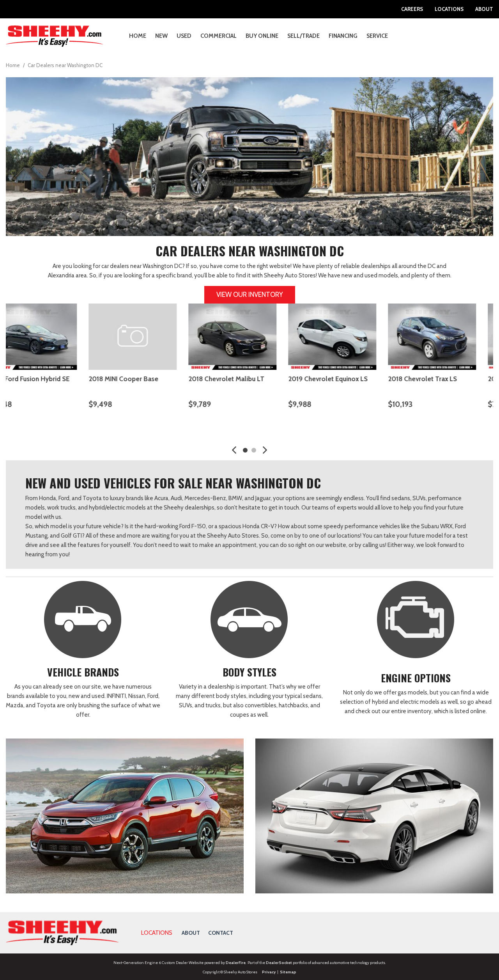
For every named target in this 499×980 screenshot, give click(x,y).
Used (184, 35)
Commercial (218, 35)
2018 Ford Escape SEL (38, 379)
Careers (412, 9)
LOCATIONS (156, 932)
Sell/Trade (303, 35)
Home (137, 35)
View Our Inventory (249, 294)
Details (29, 424)
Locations (449, 9)
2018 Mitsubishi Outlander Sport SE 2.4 (244, 384)
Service (377, 35)
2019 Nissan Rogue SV (438, 379)
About (484, 9)
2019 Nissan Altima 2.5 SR (143, 379)
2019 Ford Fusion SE (335, 379)
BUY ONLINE (262, 35)
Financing (343, 35)
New (161, 35)
